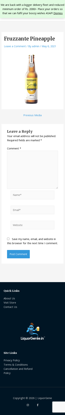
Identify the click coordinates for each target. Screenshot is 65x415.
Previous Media (32, 115)
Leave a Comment (15, 46)
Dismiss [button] (58, 13)
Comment (14, 148)
